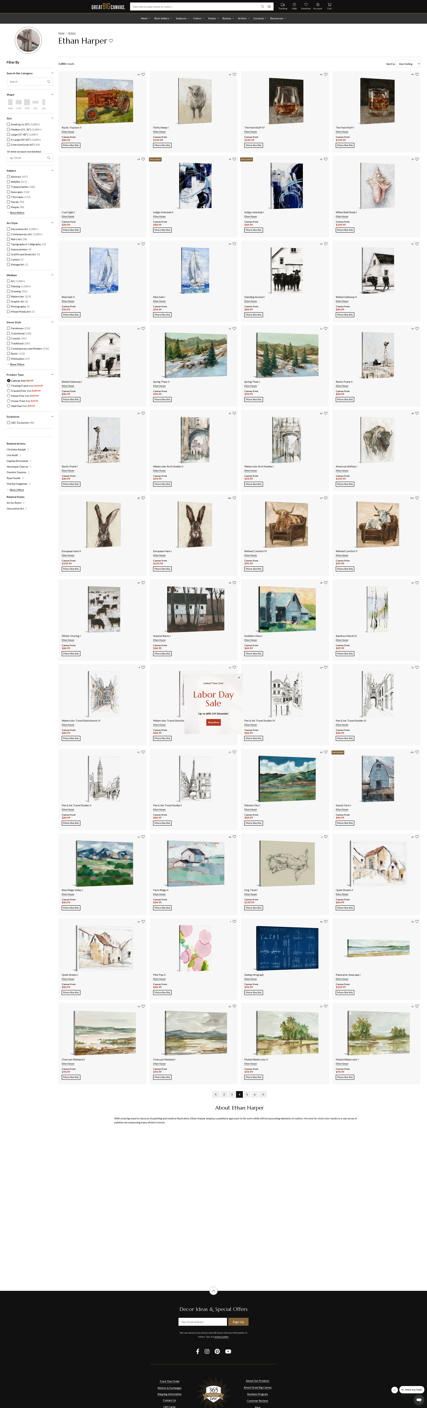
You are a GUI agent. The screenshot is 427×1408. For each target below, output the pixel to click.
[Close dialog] (239, 678)
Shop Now (213, 722)
